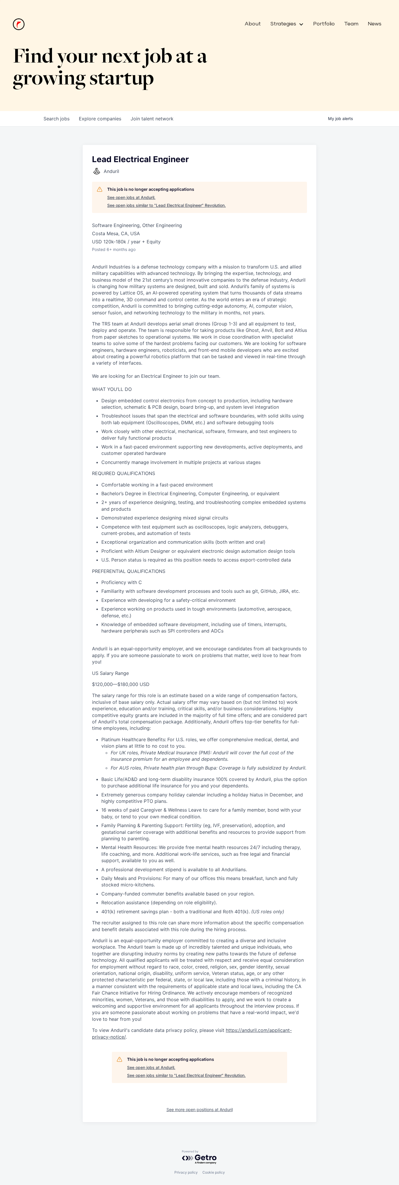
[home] (19, 24)
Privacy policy (186, 1172)
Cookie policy (213, 1172)
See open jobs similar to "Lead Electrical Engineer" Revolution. (166, 205)
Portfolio (324, 24)
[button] (285, 24)
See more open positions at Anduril (199, 1109)
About (253, 24)
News (374, 24)
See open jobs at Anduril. (131, 197)
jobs (57, 119)
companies (100, 119)
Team (351, 24)
